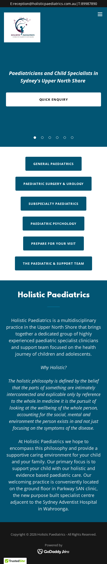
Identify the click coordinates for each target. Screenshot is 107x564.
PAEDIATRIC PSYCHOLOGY (53, 223)
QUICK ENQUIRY (53, 99)
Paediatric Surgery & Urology (53, 183)
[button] (35, 137)
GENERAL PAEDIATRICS (53, 163)
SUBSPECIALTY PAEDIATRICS (53, 203)
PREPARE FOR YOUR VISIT (53, 243)
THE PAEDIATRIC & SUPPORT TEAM (53, 263)
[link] (22, 14)
